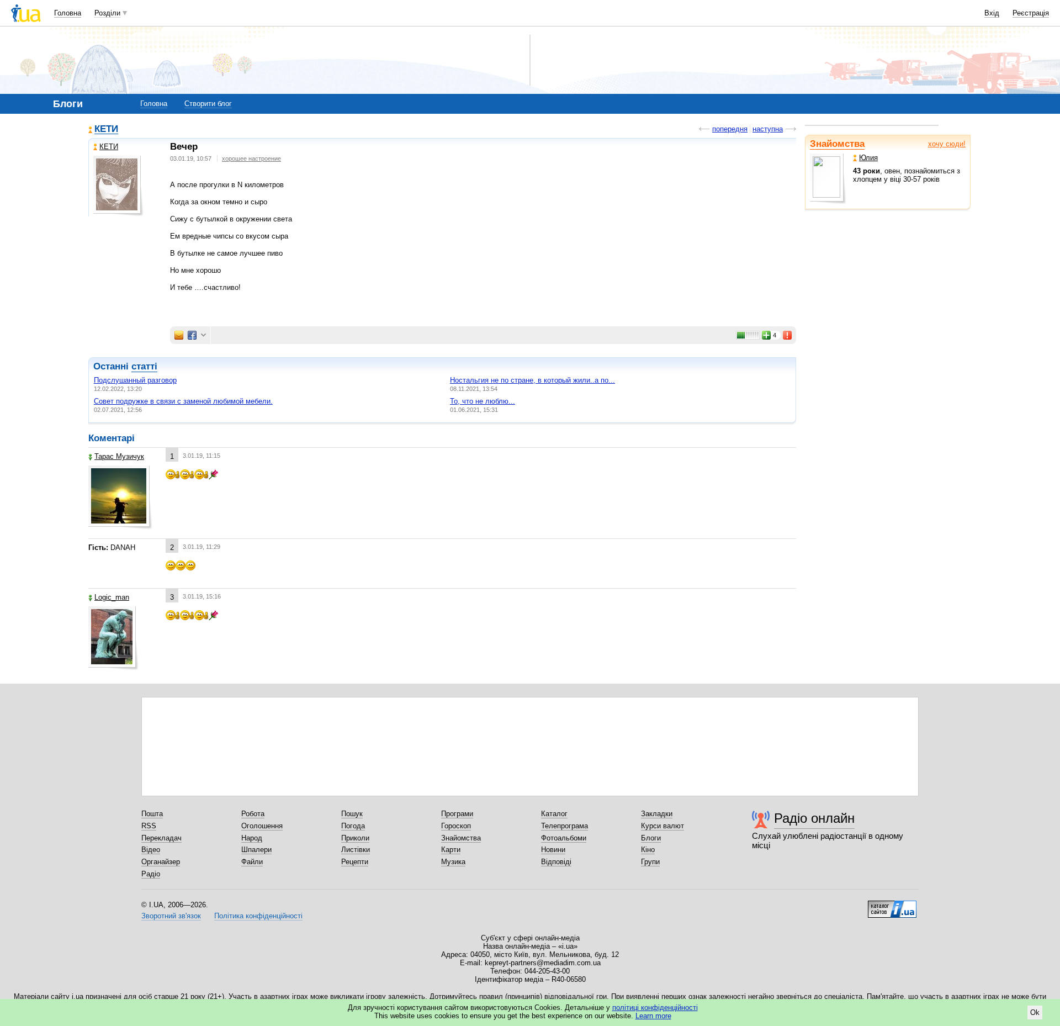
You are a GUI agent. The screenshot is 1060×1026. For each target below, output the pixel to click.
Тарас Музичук (119, 456)
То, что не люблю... (482, 401)
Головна (67, 13)
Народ (251, 838)
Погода (353, 826)
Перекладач (161, 838)
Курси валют (662, 826)
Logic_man (111, 597)
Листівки (355, 849)
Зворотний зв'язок (171, 916)
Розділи (107, 13)
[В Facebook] (192, 335)
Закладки (656, 814)
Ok (1035, 1012)
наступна (767, 129)
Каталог (554, 814)
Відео (150, 849)
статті (144, 366)
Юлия (868, 158)
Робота (252, 814)
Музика (453, 862)
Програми (457, 814)
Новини (553, 849)
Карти (450, 849)
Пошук (352, 814)
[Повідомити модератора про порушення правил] (788, 335)
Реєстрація (1031, 13)
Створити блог (208, 103)
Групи (650, 862)
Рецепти (354, 862)
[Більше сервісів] (203, 335)
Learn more (653, 1016)
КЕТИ (106, 129)
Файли (252, 862)
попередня (730, 129)
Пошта (152, 814)
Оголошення (262, 826)
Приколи (355, 838)
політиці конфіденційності (655, 1007)
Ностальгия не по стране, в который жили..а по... (532, 380)
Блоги (651, 838)
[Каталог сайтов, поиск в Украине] (892, 905)
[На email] (178, 335)
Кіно (648, 849)
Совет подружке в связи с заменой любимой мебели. (183, 401)
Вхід (991, 13)
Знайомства (837, 144)
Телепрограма (564, 826)
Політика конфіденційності (258, 916)
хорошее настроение (251, 158)
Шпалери (256, 849)
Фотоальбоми (563, 838)
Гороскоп (456, 826)
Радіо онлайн (814, 818)
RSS (148, 826)
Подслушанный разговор (135, 380)
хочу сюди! (947, 144)
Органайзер (160, 862)
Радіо (150, 874)
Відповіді (556, 862)
